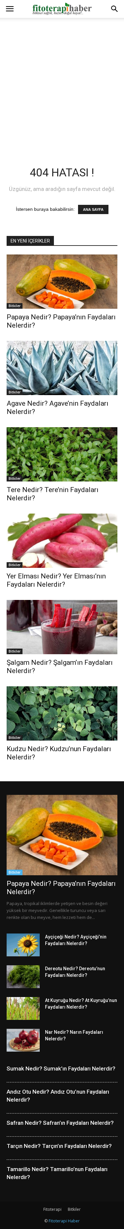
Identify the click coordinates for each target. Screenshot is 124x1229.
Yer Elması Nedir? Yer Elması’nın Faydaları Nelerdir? (56, 580)
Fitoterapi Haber (64, 1221)
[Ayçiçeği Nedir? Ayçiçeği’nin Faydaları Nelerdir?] (23, 944)
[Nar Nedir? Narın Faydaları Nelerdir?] (23, 1040)
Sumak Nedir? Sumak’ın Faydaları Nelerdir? (61, 1068)
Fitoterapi (52, 1209)
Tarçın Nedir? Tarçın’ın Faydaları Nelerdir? (59, 1146)
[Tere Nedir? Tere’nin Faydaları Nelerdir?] (62, 454)
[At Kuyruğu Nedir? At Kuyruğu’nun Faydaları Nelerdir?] (23, 1008)
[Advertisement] (62, 83)
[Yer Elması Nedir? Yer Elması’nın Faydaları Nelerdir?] (62, 541)
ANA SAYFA (93, 209)
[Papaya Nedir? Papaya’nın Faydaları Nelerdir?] (62, 281)
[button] (114, 9)
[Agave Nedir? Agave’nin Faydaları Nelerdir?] (62, 368)
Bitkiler (15, 305)
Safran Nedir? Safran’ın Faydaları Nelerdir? (60, 1122)
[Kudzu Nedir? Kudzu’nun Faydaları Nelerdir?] (62, 713)
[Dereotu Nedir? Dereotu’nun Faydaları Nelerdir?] (23, 976)
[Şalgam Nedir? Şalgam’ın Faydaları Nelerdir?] (62, 627)
